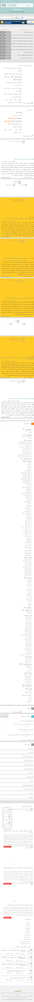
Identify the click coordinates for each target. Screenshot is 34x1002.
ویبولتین (28, 651)
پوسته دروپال (27, 652)
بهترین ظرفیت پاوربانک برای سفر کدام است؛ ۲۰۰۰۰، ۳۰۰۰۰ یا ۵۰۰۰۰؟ (16, 35)
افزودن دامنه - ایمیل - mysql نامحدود (13, 74)
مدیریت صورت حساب (26, 527)
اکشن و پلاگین (27, 692)
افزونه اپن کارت (27, 562)
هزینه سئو (30, 748)
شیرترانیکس (28, 575)
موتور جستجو (27, 535)
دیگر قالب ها (17, 401)
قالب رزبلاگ (28, 660)
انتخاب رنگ (28, 584)
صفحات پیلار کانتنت (28, 52)
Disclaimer (17, 994)
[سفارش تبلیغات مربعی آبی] (23, 184)
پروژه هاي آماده (28, 684)
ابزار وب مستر (27, 676)
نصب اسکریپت (27, 936)
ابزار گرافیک (28, 677)
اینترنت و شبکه (27, 679)
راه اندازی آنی (18, 85)
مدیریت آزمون (27, 521)
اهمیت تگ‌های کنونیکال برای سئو (25, 55)
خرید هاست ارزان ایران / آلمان (25, 65)
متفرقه (29, 600)
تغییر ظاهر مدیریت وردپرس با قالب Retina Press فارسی (21, 398)
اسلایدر (29, 469)
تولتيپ (29, 590)
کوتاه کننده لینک (27, 553)
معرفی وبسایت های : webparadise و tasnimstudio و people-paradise (17, 43)
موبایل (29, 603)
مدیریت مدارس (27, 531)
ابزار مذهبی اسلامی (26, 453)
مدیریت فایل (27, 529)
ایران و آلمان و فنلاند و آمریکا (15, 124)
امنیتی (29, 485)
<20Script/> (17, 10)
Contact (18, 992)
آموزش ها (28, 667)
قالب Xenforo (27, 631)
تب (29, 587)
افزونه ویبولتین (27, 572)
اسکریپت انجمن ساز (28, 32)
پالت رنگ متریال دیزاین (25, 941)
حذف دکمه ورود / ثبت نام (27, 58)
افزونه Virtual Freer (26, 560)
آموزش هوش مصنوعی (27, 785)
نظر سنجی (28, 537)
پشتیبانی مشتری (27, 547)
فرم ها (29, 516)
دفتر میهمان (28, 506)
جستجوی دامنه (27, 495)
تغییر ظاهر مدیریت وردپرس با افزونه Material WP (17, 298)
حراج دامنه (30, 793)
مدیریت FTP (27, 682)
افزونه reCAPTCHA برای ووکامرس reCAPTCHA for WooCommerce (13, 958)
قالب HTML (27, 623)
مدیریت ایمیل (27, 522)
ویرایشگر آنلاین (27, 542)
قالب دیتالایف (27, 641)
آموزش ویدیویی (29, 434)
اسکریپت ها (29, 461)
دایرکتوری (28, 505)
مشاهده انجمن (3, 29)
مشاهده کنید (6, 846)
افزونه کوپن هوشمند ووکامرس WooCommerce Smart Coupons (13, 951)
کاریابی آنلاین (27, 550)
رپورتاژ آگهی (29, 607)
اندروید (29, 613)
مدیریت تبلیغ (27, 524)
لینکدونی (28, 519)
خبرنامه (28, 500)
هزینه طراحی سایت (28, 760)
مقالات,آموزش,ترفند (28, 664)
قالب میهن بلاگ (27, 661)
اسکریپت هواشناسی (26, 477)
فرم (29, 597)
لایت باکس (28, 598)
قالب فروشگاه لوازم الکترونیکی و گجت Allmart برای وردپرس (21, 734)
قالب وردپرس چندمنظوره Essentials (26, 729)
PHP (29, 432)
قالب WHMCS (27, 630)
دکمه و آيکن (28, 595)
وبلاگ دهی (28, 540)
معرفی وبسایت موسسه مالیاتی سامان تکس (22, 40)
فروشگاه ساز (27, 518)
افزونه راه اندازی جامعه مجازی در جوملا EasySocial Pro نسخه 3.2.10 (13, 965)
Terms (31, 992)
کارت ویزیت (28, 701)
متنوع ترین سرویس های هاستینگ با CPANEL (13, 69)
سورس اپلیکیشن (28, 610)
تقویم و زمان (27, 589)
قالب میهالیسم (27, 644)
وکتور (29, 700)
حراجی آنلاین (27, 496)
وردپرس (28, 670)
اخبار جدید (30, 772)
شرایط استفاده (27, 939)
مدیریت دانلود (27, 526)
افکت (29, 582)
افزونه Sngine (27, 559)
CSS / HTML (27, 430)
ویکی (29, 543)
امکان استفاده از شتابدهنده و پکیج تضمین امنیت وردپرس (13, 95)
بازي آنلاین (28, 488)
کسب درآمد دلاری (29, 768)
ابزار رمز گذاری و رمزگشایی (24, 443)
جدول (29, 592)
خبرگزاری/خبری (27, 501)
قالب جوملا (28, 639)
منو (29, 602)
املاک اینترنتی (27, 483)
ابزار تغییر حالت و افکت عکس (24, 442)
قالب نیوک (28, 646)
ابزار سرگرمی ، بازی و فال (25, 446)
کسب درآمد (28, 552)
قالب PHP (28, 625)
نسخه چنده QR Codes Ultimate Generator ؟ (23, 46)
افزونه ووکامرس (27, 570)
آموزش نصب (27, 665)
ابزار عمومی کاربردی (26, 448)
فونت (29, 697)
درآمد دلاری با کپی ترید (27, 756)
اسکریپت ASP (27, 470)
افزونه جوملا (27, 564)
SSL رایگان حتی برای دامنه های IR (14, 82)
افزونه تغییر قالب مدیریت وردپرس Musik (24, 159)
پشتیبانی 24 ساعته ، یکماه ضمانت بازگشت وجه (13, 90)
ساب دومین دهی (27, 511)
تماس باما (28, 926)
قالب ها (12, 260)
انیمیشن (28, 585)
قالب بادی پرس (27, 638)
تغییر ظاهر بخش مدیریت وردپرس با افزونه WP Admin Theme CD (18, 218)
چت (29, 548)
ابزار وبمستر (29, 440)
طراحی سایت (27, 681)
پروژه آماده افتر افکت (26, 686)
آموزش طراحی (29, 429)
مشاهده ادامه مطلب (5, 177)
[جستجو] (4, 5)
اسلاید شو (28, 581)
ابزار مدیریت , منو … (26, 451)
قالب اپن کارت (27, 633)
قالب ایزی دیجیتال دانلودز (25, 635)
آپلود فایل (31, 797)
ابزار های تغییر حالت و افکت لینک (23, 454)
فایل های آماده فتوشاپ (25, 695)
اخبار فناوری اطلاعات (27, 458)
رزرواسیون (28, 509)
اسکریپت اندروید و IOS (25, 472)
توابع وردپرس (27, 934)
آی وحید (22, 999)
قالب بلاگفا (28, 658)
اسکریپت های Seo (26, 475)
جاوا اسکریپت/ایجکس (26, 493)
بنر (29, 693)
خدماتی (28, 503)
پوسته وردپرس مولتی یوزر (25, 654)
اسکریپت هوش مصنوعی (25, 479)
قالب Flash (28, 620)
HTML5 (28, 464)
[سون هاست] (14, 17)
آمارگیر (29, 466)
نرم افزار (30, 672)
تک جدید (31, 781)
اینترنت (29, 438)
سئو (29, 668)
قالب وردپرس (6, 260)
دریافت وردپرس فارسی (25, 943)
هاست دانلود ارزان (28, 789)
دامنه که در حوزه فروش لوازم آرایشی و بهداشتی (21, 49)
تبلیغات (28, 921)
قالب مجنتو (28, 643)
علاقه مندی (28, 514)
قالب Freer (28, 622)
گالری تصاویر (27, 555)
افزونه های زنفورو (26, 567)
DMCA (21, 992)
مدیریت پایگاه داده (26, 532)
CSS (29, 462)
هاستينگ (28, 539)
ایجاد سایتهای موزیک (26, 487)
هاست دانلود (4, 999)
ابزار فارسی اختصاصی (26, 450)
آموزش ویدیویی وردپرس (25, 436)
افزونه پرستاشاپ (27, 573)
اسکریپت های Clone (26, 474)
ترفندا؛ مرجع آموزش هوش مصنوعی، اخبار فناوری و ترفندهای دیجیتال (17, 38)
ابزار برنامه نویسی (26, 674)
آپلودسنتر (28, 467)
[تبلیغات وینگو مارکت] (17, 711)
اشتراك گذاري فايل (26, 480)
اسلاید (29, 579)
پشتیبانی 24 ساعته (17, 126)
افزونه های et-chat (26, 565)
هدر (29, 698)
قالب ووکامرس (27, 649)
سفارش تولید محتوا (28, 764)
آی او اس (28, 611)
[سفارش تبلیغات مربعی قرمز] (10, 184)
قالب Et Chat (27, 618)
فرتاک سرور (30, 109)
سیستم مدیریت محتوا (26, 513)
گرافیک (30, 688)
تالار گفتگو (28, 490)
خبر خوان (28, 498)
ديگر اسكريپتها (27, 508)
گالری (29, 605)
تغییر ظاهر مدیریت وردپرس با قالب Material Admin (17, 258)
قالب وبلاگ (29, 656)
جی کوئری (30, 577)
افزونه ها (5, 161)
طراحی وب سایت (28, 999)
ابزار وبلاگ (28, 928)
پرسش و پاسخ (27, 545)
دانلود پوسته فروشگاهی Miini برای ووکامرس (16, 970)
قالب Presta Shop (27, 626)
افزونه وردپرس (11, 161)
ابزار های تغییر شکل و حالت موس (23, 456)
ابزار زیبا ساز (27, 445)
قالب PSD (28, 628)
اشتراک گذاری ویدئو (26, 482)
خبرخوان (28, 594)
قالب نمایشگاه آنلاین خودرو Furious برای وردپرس (23, 724)
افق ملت (31, 752)
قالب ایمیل (28, 636)
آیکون (29, 690)
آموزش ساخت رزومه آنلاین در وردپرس (17, 977)
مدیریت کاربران (27, 534)
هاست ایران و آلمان (17, 115)
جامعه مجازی (27, 492)
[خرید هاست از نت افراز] (17, 183)
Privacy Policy (27, 992)
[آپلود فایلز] (20, 17)
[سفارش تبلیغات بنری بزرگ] (17, 181)
